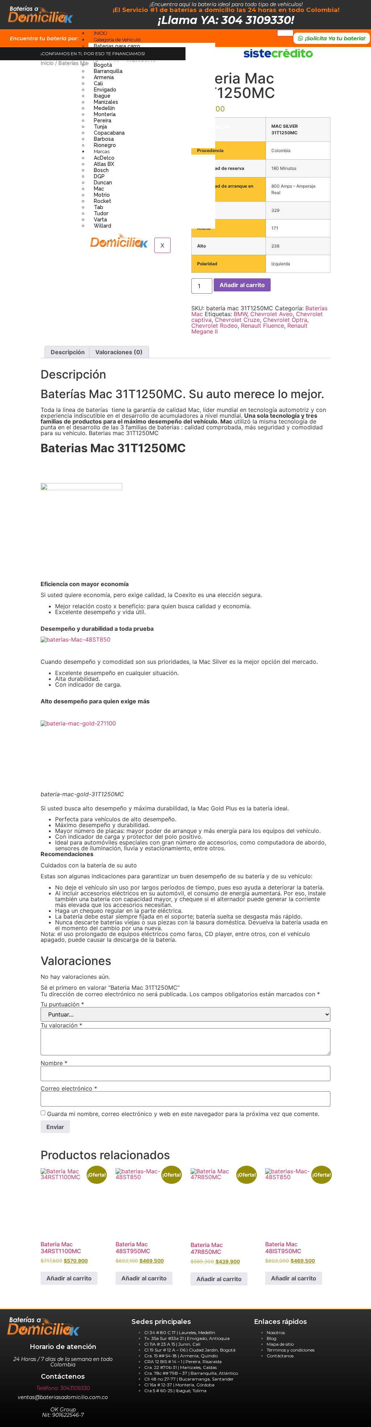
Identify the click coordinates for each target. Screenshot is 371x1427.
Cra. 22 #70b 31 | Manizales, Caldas (180, 1367)
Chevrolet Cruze (237, 319)
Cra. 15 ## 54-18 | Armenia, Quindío (181, 1355)
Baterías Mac (74, 63)
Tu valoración (61, 1025)
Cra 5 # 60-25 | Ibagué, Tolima (175, 1390)
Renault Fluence (262, 325)
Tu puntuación (62, 1004)
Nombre (54, 1063)
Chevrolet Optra (285, 319)
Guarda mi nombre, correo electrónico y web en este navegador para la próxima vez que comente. (183, 1114)
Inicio (47, 63)
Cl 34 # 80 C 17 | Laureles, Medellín (179, 1332)
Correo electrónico (69, 1088)
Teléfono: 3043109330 (63, 1388)
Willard (102, 226)
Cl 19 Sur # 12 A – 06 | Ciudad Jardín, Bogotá (189, 1350)
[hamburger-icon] (285, 33)
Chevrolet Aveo (271, 314)
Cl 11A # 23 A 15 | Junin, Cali (172, 1344)
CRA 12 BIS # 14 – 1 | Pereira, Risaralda (183, 1361)
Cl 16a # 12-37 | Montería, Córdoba (179, 1384)
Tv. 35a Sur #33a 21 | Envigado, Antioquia (187, 1338)
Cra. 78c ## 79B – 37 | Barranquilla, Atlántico (191, 1373)
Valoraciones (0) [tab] (119, 352)
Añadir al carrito (242, 285)
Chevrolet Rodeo (214, 325)
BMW (240, 314)
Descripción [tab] (68, 352)
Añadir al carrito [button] (69, 1278)
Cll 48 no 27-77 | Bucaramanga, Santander (189, 1379)
